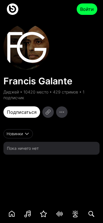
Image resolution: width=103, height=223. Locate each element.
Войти (87, 9)
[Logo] (12, 9)
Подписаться (22, 112)
